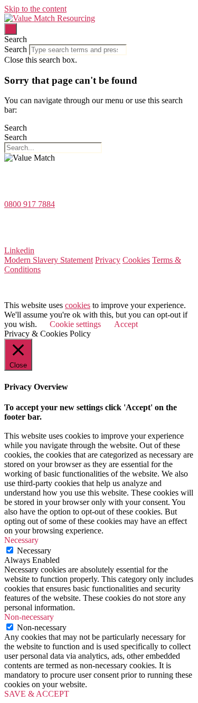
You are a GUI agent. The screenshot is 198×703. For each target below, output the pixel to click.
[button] (99, 39)
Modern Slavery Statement (48, 259)
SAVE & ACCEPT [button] (36, 693)
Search (15, 49)
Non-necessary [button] (29, 616)
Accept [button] (126, 324)
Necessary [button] (21, 540)
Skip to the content (35, 8)
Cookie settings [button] (75, 324)
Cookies (136, 259)
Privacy (107, 259)
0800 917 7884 (29, 204)
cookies (77, 305)
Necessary (34, 550)
